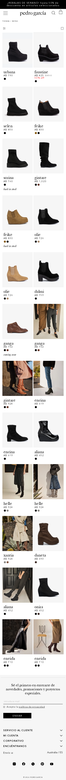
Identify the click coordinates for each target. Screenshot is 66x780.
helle (7, 503)
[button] (6, 13)
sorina (8, 177)
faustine (41, 71)
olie (37, 234)
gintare (40, 177)
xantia (8, 555)
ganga (8, 343)
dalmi (39, 291)
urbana (9, 71)
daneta (40, 555)
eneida (9, 658)
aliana (39, 451)
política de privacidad (32, 707)
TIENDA (6, 21)
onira (38, 606)
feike (38, 125)
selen (7, 125)
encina (40, 400)
